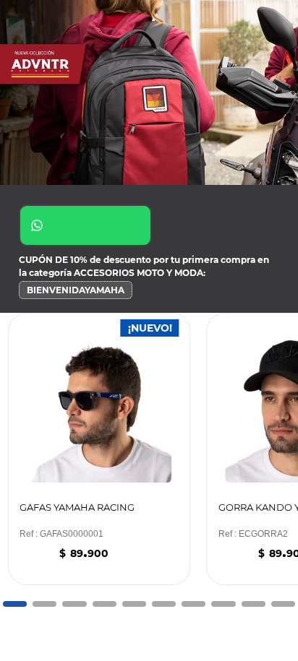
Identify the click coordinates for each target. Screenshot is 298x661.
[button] (15, 604)
